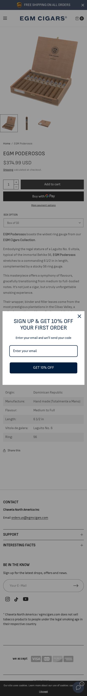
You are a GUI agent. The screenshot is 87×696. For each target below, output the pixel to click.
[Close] (79, 316)
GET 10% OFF (43, 367)
